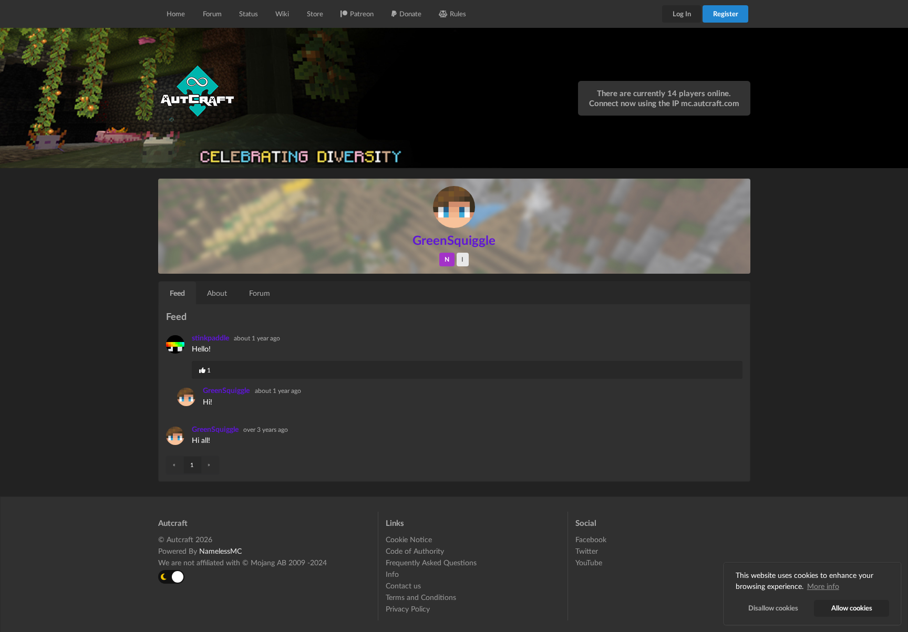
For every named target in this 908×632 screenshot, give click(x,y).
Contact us (403, 585)
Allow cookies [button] (851, 608)
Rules (458, 13)
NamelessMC (220, 550)
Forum (212, 13)
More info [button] (823, 586)
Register (725, 13)
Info (392, 573)
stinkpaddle (211, 337)
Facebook (590, 539)
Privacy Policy (408, 608)
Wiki (282, 13)
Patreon (362, 13)
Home (176, 13)
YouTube (588, 562)
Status (248, 13)
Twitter (586, 550)
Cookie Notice (409, 539)
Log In (682, 13)
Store (315, 13)
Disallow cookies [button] (773, 608)
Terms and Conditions (421, 597)
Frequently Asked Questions (431, 562)
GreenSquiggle (226, 390)
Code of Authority (415, 550)
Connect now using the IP (664, 103)
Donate (410, 13)
